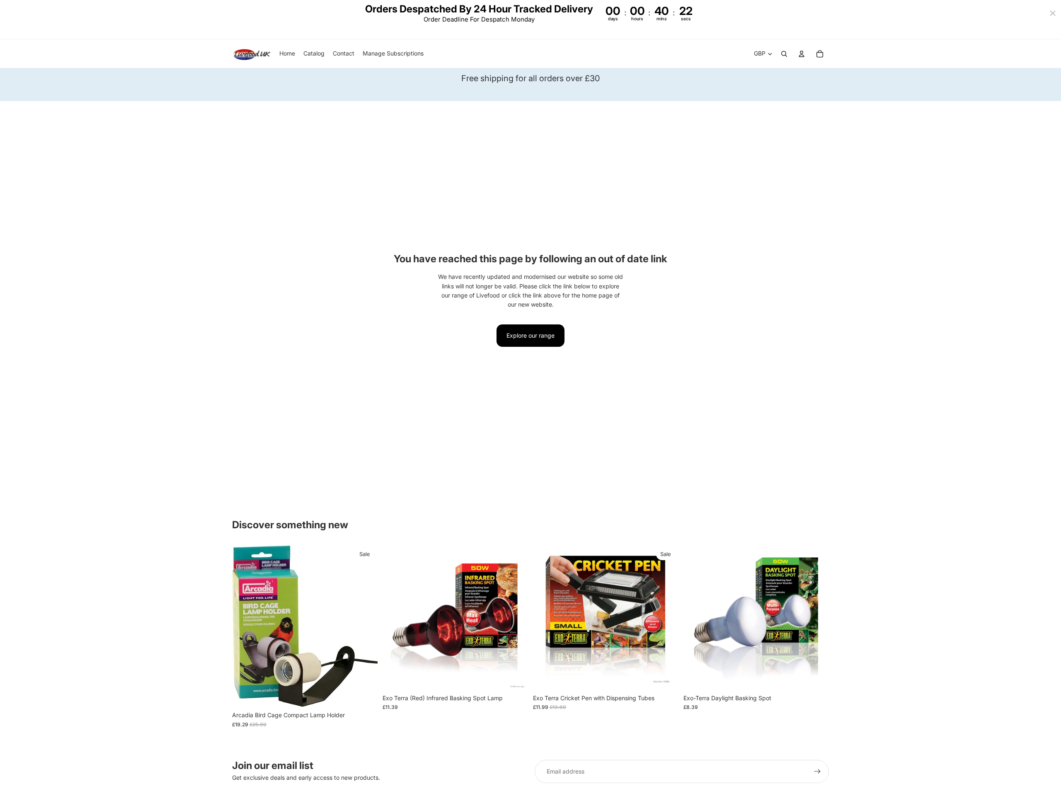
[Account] (801, 54)
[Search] (784, 54)
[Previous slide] (395, 617)
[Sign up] (817, 771)
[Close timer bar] (1052, 13)
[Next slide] (515, 617)
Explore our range (530, 335)
